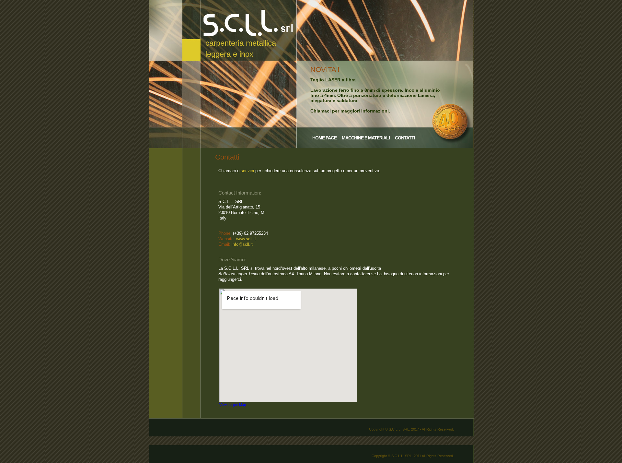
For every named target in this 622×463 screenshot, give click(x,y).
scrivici (247, 170)
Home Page (324, 137)
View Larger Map (232, 405)
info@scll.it (242, 244)
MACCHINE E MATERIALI (366, 137)
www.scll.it (246, 238)
